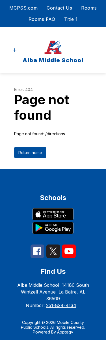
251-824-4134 (61, 305)
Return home (30, 152)
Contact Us (59, 8)
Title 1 (71, 19)
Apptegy (65, 332)
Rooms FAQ (42, 19)
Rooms (89, 8)
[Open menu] (14, 50)
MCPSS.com (23, 8)
